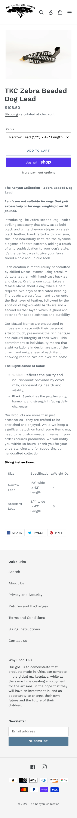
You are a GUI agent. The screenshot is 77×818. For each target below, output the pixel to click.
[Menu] (69, 12)
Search (14, 572)
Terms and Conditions (27, 618)
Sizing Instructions (24, 629)
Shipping (11, 114)
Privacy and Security (25, 595)
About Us (16, 583)
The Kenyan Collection (44, 803)
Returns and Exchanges (28, 606)
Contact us (18, 641)
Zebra (10, 129)
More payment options (38, 172)
